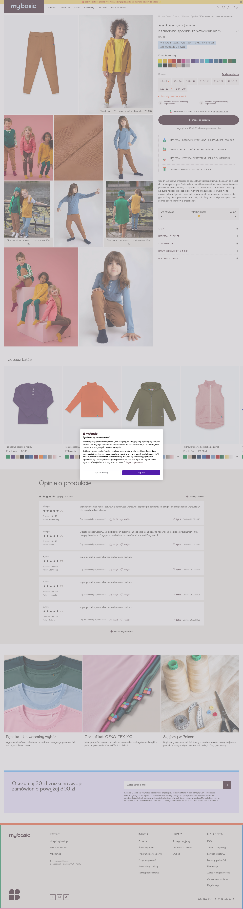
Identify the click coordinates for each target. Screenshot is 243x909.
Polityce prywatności (133, 463)
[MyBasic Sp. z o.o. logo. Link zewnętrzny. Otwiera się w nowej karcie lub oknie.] (90, 433)
